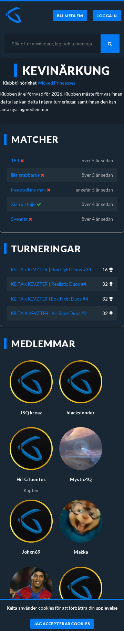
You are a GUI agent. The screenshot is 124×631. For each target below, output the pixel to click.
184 (15, 160)
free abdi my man (28, 190)
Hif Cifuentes (31, 479)
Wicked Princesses (56, 83)
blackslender (80, 412)
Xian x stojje (23, 204)
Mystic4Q (81, 479)
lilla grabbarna (25, 175)
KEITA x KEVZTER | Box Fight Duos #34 (51, 269)
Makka (81, 552)
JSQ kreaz (31, 412)
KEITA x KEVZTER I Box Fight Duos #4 (49, 299)
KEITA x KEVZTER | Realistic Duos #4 (48, 284)
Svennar (19, 219)
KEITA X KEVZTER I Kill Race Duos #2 (49, 313)
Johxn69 (31, 552)
